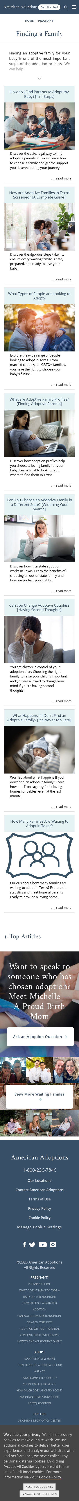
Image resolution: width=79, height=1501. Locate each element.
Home (29, 21)
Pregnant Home (39, 1284)
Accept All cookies (39, 1486)
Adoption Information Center (39, 1420)
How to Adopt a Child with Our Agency (40, 1368)
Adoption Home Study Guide (39, 1397)
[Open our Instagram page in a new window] (53, 1243)
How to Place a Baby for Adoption (39, 1306)
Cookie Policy (40, 1217)
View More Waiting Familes (39, 1094)
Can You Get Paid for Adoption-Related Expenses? (39, 1319)
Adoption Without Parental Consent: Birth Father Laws (39, 1332)
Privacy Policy (39, 1208)
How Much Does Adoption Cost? (39, 1390)
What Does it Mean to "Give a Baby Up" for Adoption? (39, 1294)
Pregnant (45, 21)
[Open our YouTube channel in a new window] (43, 1243)
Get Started (49, 7)
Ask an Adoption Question (37, 1036)
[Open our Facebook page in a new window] (24, 1243)
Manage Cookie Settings (39, 1227)
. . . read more (61, 178)
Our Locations (39, 1180)
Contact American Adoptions (40, 1189)
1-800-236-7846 (39, 1170)
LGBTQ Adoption (39, 1403)
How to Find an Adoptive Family (39, 1341)
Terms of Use (40, 1199)
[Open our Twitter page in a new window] (32, 1243)
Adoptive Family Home (39, 1358)
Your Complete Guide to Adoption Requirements (39, 1381)
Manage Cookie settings (39, 1493)
